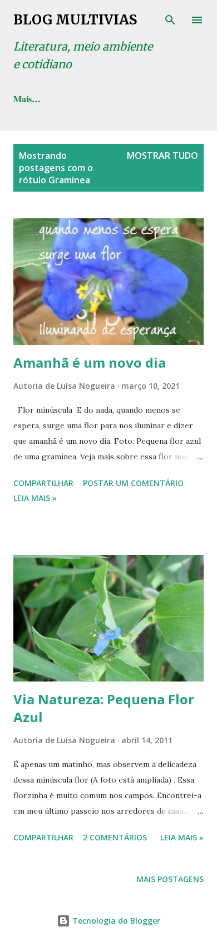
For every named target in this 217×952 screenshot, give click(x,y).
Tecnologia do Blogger (115, 920)
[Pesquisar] (170, 20)
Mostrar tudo (162, 155)
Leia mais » (35, 498)
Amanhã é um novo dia (89, 362)
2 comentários (115, 837)
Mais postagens (170, 879)
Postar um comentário (133, 483)
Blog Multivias (75, 19)
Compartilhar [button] (43, 483)
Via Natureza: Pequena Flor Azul (103, 708)
